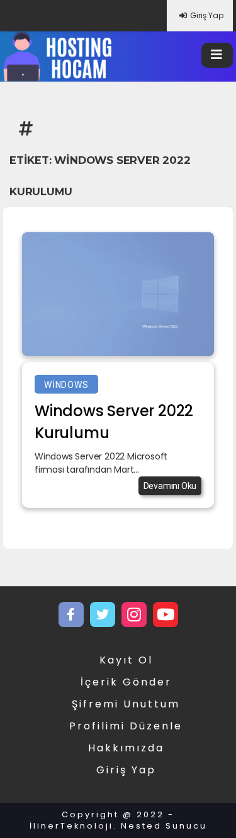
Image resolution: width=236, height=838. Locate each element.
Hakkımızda (126, 748)
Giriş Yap (206, 15)
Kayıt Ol (126, 660)
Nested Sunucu (164, 825)
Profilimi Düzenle (126, 726)
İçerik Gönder (126, 682)
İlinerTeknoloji (71, 825)
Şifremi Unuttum (126, 704)
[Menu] (217, 55)
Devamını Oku (170, 486)
